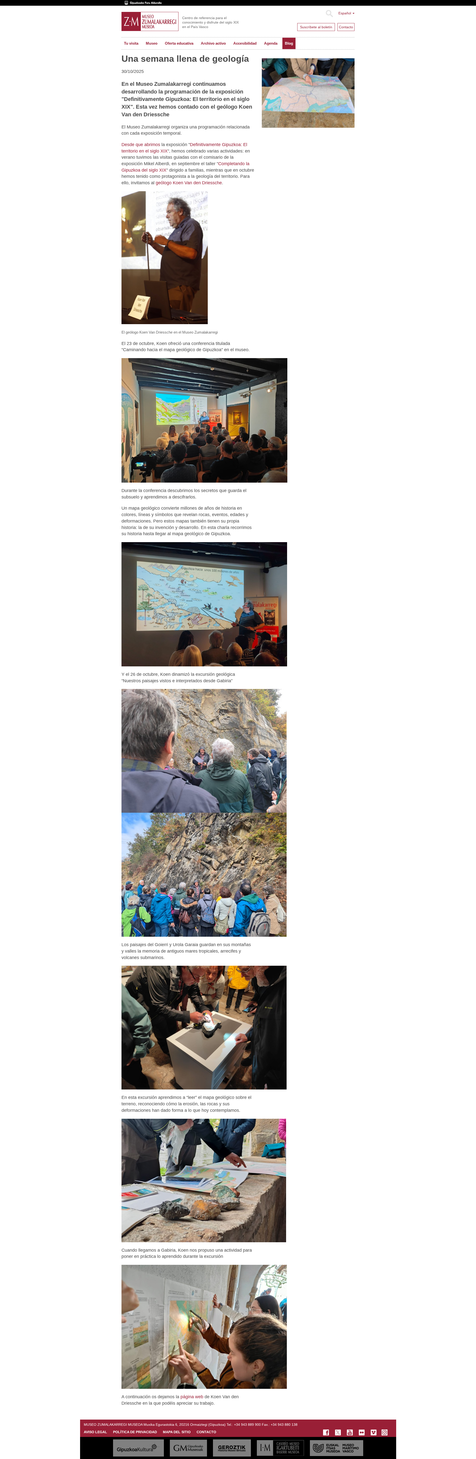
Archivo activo (213, 43)
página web (191, 1396)
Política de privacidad (135, 1432)
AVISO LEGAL (95, 1432)
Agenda (270, 43)
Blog (289, 43)
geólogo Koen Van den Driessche (189, 182)
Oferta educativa (179, 43)
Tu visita (131, 43)
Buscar (329, 13)
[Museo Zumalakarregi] (149, 21)
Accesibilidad (245, 43)
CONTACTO (206, 1432)
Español (345, 13)
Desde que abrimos (140, 144)
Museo (151, 43)
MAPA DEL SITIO (177, 1432)
